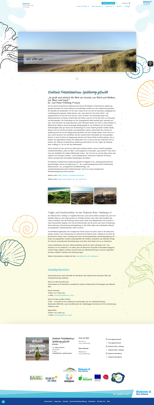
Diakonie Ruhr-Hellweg (116, 346)
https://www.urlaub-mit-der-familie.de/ (72, 179)
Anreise (119, 6)
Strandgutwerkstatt (114, 339)
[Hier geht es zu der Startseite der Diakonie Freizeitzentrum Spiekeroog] (29, 5)
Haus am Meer (82, 6)
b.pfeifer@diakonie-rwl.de (63, 315)
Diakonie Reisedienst (115, 353)
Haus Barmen (96, 6)
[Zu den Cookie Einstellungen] (3, 401)
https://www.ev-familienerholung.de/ (71, 175)
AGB (108, 401)
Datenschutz (48, 401)
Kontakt (65, 401)
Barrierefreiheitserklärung (78, 401)
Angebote (108, 6)
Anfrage (127, 6)
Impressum (57, 401)
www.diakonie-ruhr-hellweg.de (87, 256)
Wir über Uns (101, 401)
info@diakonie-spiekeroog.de (62, 353)
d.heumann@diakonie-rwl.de (64, 295)
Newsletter (91, 401)
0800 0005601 (60, 347)
